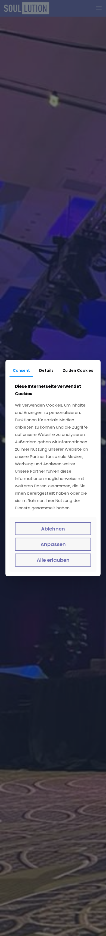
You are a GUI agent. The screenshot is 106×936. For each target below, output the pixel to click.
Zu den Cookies (78, 370)
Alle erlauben (53, 560)
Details (46, 370)
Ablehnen (53, 528)
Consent (21, 370)
